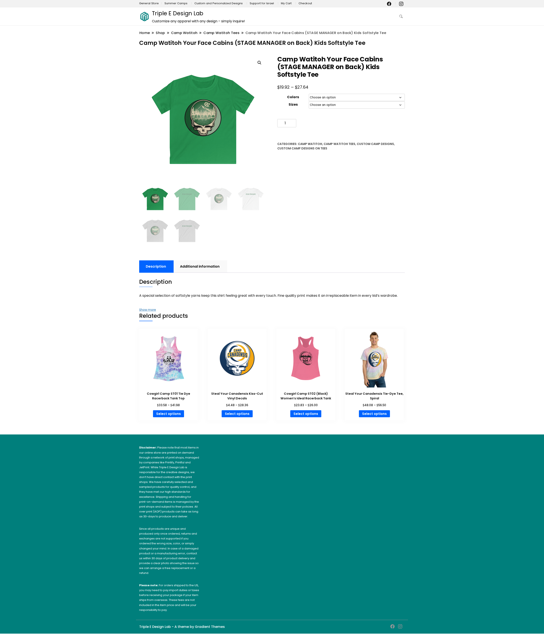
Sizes (293, 104)
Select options (168, 414)
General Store (149, 3)
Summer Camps (175, 3)
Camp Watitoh (310, 144)
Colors (293, 97)
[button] (259, 63)
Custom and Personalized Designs (218, 3)
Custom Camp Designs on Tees (302, 148)
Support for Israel (262, 3)
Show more (147, 310)
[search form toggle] (401, 16)
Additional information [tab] (200, 266)
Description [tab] (156, 266)
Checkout (305, 3)
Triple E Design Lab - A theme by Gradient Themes (182, 626)
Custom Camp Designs (375, 144)
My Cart (286, 3)
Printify (169, 462)
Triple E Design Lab (177, 13)
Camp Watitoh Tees (339, 144)
